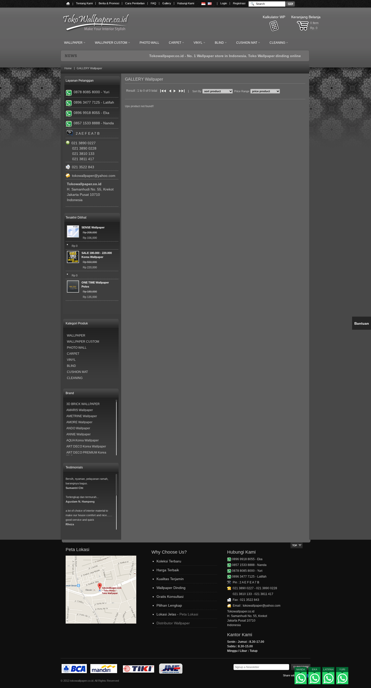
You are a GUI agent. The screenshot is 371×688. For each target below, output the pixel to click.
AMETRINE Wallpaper (81, 416)
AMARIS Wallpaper (79, 410)
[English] (210, 3)
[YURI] (342, 678)
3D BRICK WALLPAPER (83, 404)
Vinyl (71, 360)
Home (68, 68)
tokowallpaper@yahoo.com (93, 176)
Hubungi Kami (185, 3)
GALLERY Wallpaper (89, 68)
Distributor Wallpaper (173, 623)
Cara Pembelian (135, 3)
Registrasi (239, 3)
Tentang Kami (84, 3)
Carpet (73, 353)
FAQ (153, 3)
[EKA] (314, 678)
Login (223, 3)
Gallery (166, 3)
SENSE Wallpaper (93, 227)
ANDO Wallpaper (78, 428)
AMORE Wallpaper (79, 422)
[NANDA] (301, 678)
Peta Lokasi (188, 614)
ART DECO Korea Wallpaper (86, 446)
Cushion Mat (77, 372)
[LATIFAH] (328, 678)
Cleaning (75, 378)
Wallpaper (76, 335)
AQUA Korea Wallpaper (82, 440)
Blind (71, 366)
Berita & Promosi (109, 3)
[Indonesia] (203, 3)
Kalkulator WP (274, 17)
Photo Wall (77, 347)
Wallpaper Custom (83, 341)
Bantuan (361, 323)
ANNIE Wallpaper (78, 434)
